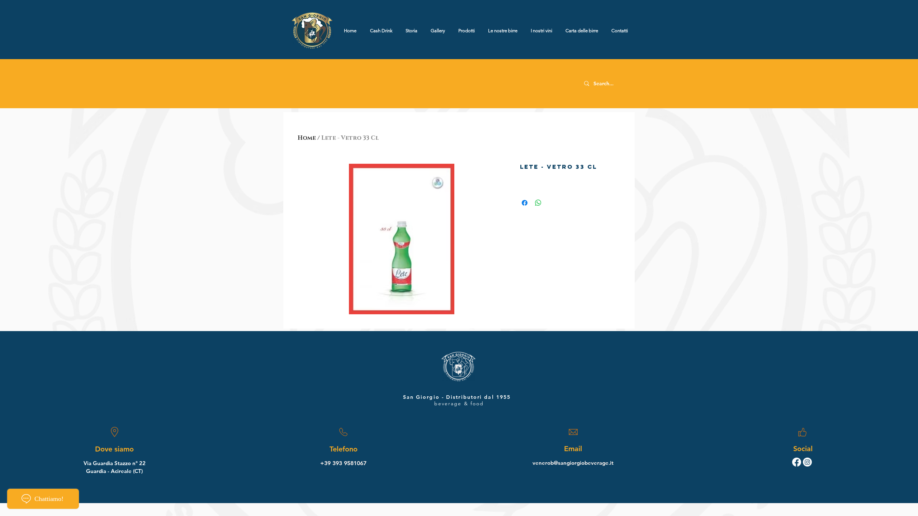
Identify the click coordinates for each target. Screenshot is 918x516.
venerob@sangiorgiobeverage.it (573, 462)
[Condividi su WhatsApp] (538, 203)
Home (307, 138)
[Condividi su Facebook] (524, 203)
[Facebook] (796, 462)
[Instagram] (807, 462)
